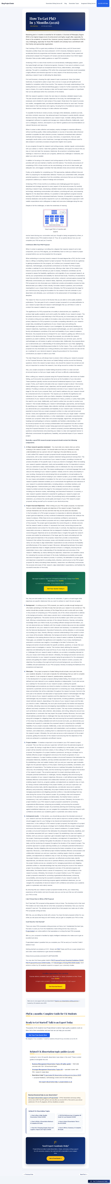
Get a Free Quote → (55, 1158)
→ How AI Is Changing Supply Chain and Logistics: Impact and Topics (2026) (42, 1128)
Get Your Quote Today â (55, 589)
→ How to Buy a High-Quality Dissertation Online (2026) (38, 1116)
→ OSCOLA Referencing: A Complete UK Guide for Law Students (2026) (69, 1116)
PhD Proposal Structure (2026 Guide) (38, 963)
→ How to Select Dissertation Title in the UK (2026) (68, 1122)
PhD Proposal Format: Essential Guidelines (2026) (67, 960)
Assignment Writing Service (88, 3)
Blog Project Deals (8, 3)
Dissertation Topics (74, 3)
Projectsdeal (30, 931)
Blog (66, 3)
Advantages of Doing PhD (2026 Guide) (67, 963)
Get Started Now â (55, 986)
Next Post (83, 1174)
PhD (58, 949)
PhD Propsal (34, 26)
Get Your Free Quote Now (38, 1035)
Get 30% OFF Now (103, 3)
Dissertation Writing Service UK (54, 3)
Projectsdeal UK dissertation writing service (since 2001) (62, 1075)
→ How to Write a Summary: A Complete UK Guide (69, 1128)
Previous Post (28, 1174)
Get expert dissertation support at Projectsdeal (43, 1098)
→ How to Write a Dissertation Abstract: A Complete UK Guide (41, 1122)
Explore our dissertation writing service (66, 1001)
